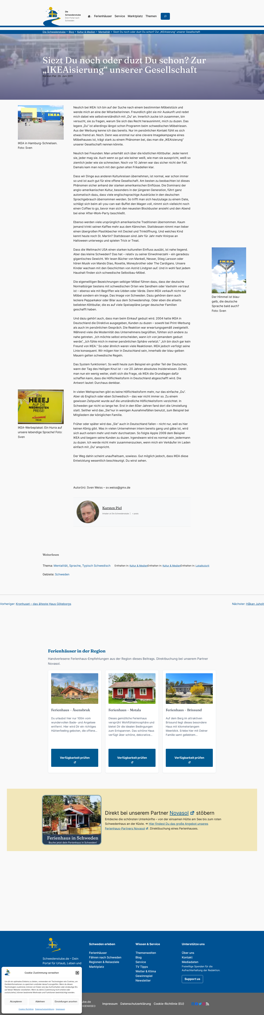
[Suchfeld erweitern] (165, 16)
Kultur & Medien (139, 565)
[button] (77, 972)
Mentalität (61, 565)
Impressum (60, 1009)
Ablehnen (40, 1001)
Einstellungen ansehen (66, 1001)
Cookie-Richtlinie (26, 1009)
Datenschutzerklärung (44, 1009)
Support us (192, 979)
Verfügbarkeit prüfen (75, 757)
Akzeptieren (16, 1001)
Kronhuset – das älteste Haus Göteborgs (43, 604)
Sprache (75, 565)
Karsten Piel (49, 76)
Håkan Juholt (255, 604)
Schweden (62, 574)
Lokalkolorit (202, 565)
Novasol (179, 813)
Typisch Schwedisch (96, 565)
